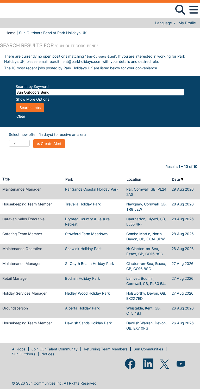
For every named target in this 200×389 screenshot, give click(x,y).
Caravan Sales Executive (23, 219)
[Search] (180, 10)
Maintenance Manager (21, 189)
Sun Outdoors (23, 354)
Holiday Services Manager (24, 293)
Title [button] (6, 179)
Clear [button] (20, 116)
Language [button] (164, 23)
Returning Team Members (105, 349)
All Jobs (18, 349)
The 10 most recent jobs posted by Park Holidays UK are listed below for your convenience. (81, 68)
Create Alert (50, 143)
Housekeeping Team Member (27, 204)
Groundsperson (15, 308)
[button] (193, 10)
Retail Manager (15, 278)
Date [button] (176, 179)
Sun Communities (148, 349)
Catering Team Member (22, 234)
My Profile (187, 23)
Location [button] (134, 179)
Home (10, 33)
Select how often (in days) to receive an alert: (47, 134)
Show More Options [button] (32, 99)
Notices (47, 354)
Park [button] (69, 179)
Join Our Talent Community (55, 349)
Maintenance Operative (22, 248)
